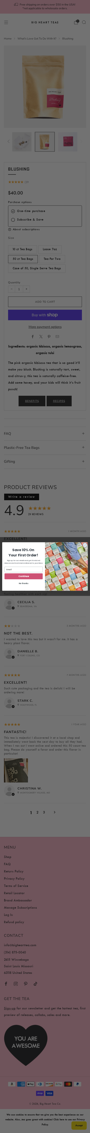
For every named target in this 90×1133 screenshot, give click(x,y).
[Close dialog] (85, 545)
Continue (23, 576)
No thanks (23, 583)
